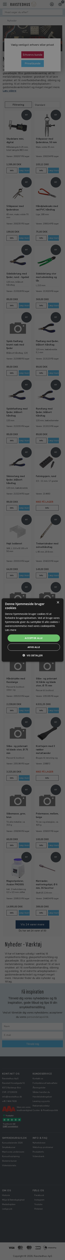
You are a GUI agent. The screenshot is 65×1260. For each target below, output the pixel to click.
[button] (33, 655)
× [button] (58, 602)
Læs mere (10, 630)
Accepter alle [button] (33, 638)
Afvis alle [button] (34, 646)
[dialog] (32, 630)
